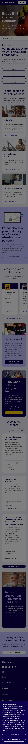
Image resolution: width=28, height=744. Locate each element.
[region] (14, 722)
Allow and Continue (14, 739)
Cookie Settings (14, 734)
